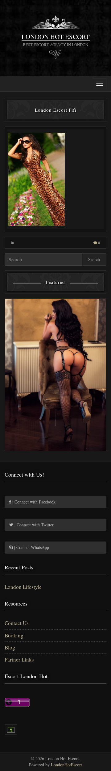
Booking (14, 635)
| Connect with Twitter (33, 525)
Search (94, 259)
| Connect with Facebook (33, 502)
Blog (10, 647)
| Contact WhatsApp (31, 547)
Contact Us (17, 623)
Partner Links (19, 659)
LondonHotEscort (66, 765)
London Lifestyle (23, 586)
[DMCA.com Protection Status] (11, 728)
